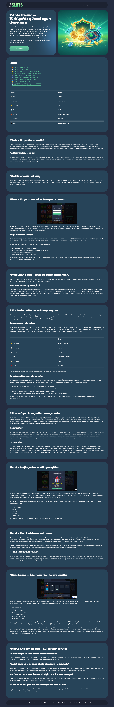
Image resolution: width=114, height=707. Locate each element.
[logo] (16, 5)
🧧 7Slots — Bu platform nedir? (21, 67)
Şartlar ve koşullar (67, 703)
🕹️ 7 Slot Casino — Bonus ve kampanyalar (24, 75)
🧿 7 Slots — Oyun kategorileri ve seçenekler (25, 77)
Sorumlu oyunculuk (55, 703)
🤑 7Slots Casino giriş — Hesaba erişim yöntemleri (26, 73)
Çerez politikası (33, 703)
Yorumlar (66, 5)
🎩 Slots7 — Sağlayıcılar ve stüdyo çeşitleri (24, 79)
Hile (77, 5)
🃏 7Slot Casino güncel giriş (20, 69)
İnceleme (59, 5)
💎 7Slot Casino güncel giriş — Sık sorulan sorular (26, 85)
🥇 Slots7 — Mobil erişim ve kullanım (22, 81)
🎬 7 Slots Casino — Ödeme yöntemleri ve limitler (26, 83)
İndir (72, 5)
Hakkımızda (24, 703)
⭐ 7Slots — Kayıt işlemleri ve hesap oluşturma (25, 71)
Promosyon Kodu (95, 5)
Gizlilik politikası (43, 703)
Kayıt (87, 5)
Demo (103, 5)
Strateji (82, 5)
